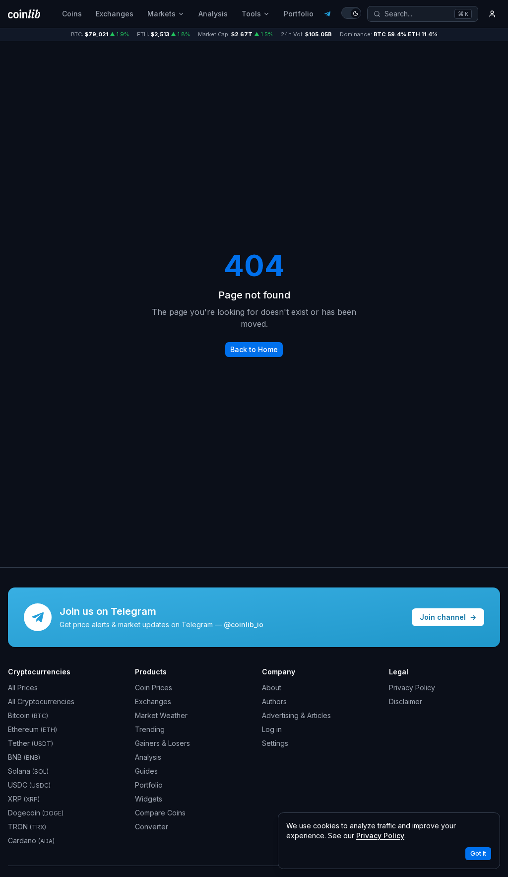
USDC (29, 785)
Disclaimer (405, 701)
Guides (146, 771)
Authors (274, 701)
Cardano (31, 840)
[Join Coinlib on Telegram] (327, 14)
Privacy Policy (412, 687)
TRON (27, 826)
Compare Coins (160, 812)
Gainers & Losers (162, 743)
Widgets (148, 799)
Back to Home (254, 349)
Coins (72, 13)
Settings (275, 743)
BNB (24, 757)
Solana (28, 771)
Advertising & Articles (296, 715)
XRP (24, 799)
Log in (272, 729)
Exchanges (114, 13)
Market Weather (161, 715)
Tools (251, 13)
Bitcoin (28, 715)
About (271, 687)
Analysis (213, 13)
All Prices (23, 687)
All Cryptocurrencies (41, 701)
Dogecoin (36, 812)
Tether (30, 743)
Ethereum (32, 729)
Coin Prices (153, 687)
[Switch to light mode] (351, 13)
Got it (478, 853)
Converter (151, 826)
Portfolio (299, 13)
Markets (161, 13)
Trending (150, 729)
